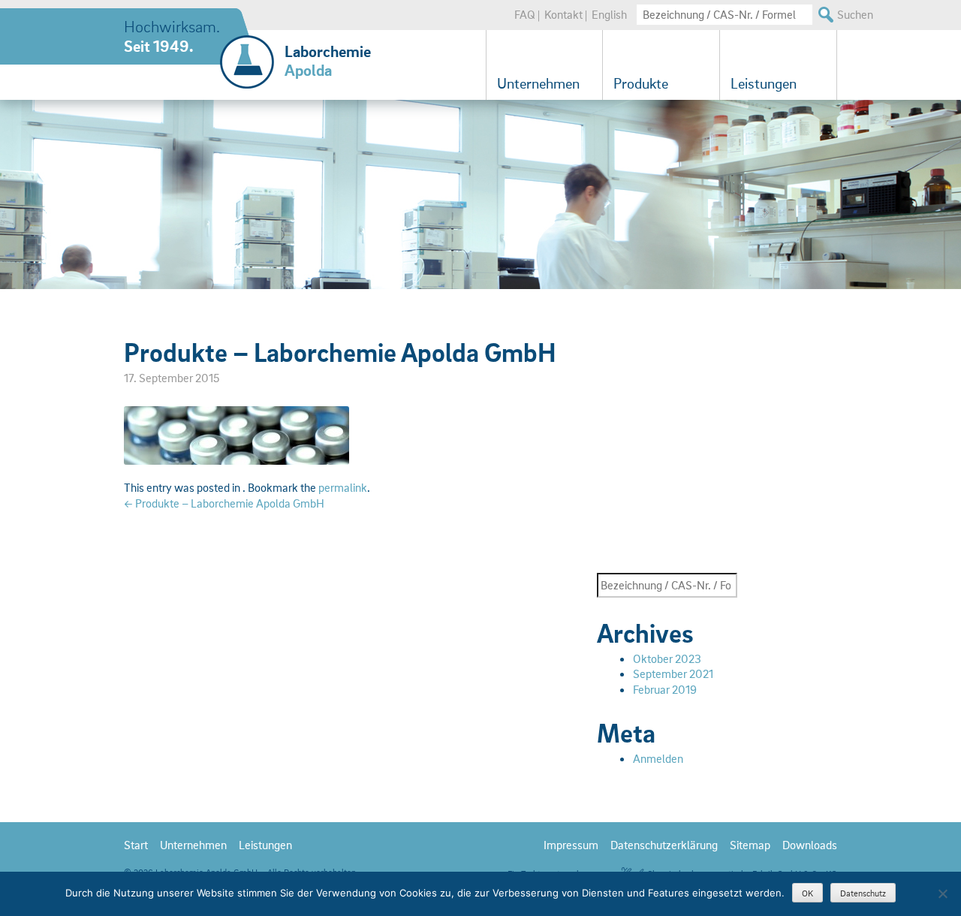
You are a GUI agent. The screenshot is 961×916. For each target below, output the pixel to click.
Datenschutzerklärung (664, 844)
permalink (342, 487)
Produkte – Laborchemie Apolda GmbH (224, 503)
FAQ (524, 14)
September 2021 (673, 673)
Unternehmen (538, 83)
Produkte (640, 83)
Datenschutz (863, 893)
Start (136, 844)
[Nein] (942, 893)
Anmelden (658, 758)
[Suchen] (824, 15)
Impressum (571, 844)
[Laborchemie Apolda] (247, 48)
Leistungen (764, 83)
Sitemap (750, 844)
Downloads (809, 844)
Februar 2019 (665, 689)
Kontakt (563, 14)
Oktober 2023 (667, 658)
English (609, 14)
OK (807, 893)
